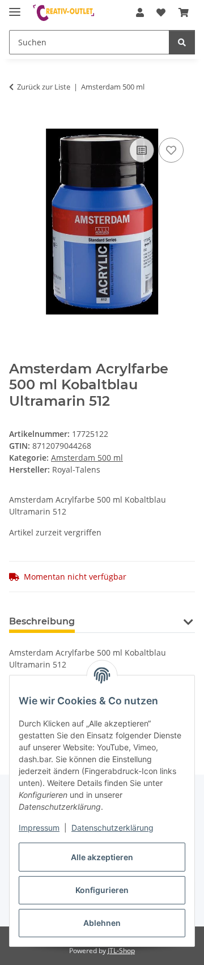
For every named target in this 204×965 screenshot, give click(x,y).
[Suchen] (182, 42)
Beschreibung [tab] (42, 621)
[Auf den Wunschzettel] (171, 150)
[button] (140, 12)
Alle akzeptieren (102, 857)
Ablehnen (102, 923)
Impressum (39, 827)
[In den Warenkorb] (18, 122)
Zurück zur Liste (43, 87)
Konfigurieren (102, 890)
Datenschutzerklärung (112, 827)
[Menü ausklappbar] (14, 7)
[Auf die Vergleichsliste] (141, 150)
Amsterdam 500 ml (87, 457)
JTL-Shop (121, 950)
